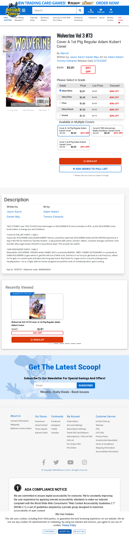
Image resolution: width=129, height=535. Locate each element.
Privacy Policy (102, 436)
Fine (64, 103)
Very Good (67, 109)
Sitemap (99, 425)
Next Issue (43, 110)
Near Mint (67, 90)
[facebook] (44, 463)
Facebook (55, 421)
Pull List (70, 440)
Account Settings (74, 425)
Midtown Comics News (21, 428)
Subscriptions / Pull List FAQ (79, 436)
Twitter (54, 429)
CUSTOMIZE (49, 531)
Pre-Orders (71, 448)
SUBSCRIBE (86, 385)
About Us (16, 416)
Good (65, 115)
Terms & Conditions (105, 444)
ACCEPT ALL (64, 531)
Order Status (72, 421)
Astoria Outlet (41, 432)
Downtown (40, 421)
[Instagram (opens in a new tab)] (84, 463)
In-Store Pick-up (103, 421)
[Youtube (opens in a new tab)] (70, 463)
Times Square (41, 429)
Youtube (55, 432)
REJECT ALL (79, 531)
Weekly (45, 392)
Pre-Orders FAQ (74, 444)
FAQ (98, 429)
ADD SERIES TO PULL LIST (91, 168)
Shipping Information (105, 448)
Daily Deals (61, 392)
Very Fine (67, 96)
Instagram (55, 425)
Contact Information (20, 421)
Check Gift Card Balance (78, 432)
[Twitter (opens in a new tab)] (56, 463)
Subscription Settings (76, 429)
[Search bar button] (80, 10)
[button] (23, 10)
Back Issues (80, 392)
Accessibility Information (107, 451)
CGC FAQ (100, 432)
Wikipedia (15, 424)
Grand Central (41, 425)
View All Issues (28, 110)
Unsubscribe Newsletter (107, 440)
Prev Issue (14, 110)
